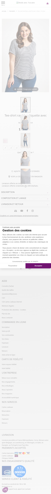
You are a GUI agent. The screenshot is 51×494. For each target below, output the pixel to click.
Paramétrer (12, 266)
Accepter (38, 266)
